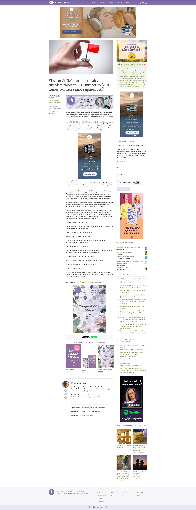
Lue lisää (74, 401)
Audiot (98, 490)
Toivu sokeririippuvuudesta (129, 359)
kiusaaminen (52, 110)
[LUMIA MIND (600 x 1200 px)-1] (89, 156)
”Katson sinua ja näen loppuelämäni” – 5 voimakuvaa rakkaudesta (139, 474)
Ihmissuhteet (57, 102)
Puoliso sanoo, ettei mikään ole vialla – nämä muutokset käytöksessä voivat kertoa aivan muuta (133, 333)
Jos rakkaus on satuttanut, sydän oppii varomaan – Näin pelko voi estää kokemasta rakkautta (132, 313)
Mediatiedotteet (101, 495)
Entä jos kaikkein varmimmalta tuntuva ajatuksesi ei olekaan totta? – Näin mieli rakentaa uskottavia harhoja (132, 319)
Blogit (51, 100)
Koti (127, 2)
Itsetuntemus (52, 104)
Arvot (111, 490)
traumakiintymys (53, 111)
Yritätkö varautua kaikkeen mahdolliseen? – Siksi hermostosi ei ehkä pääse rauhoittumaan (133, 326)
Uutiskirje (125, 493)
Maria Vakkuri (120, 480)
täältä (91, 415)
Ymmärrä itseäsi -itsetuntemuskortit (89, 282)
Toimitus (138, 495)
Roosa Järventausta (137, 478)
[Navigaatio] (146, 3)
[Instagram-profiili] (65, 397)
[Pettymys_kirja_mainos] (131, 216)
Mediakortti (139, 493)
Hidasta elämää (68, 2)
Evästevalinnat (100, 501)
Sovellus (112, 495)
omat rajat (58, 110)
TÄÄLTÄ (99, 411)
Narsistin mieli (125, 363)
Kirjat (98, 493)
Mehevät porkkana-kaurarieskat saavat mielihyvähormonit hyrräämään (139, 448)
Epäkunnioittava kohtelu (55, 108)
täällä (87, 493)
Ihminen (93, 2)
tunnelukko (52, 113)
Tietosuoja (99, 498)
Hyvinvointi (119, 2)
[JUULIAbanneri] (131, 399)
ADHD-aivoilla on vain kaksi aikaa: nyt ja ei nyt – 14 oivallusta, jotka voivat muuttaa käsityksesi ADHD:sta (133, 281)
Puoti (123, 495)
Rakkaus (101, 2)
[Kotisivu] (65, 390)
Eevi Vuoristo (54, 96)
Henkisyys (110, 2)
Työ (133, 2)
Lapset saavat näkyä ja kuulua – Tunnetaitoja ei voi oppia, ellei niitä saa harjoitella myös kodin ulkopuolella (123, 475)
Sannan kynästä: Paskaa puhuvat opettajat (124, 446)
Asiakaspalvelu (127, 490)
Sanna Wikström (121, 449)
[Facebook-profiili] (65, 394)
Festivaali (139, 490)
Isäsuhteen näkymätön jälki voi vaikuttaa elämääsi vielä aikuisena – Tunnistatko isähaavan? (133, 301)
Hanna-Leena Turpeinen (138, 452)
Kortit (111, 493)
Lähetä (94, 337)
